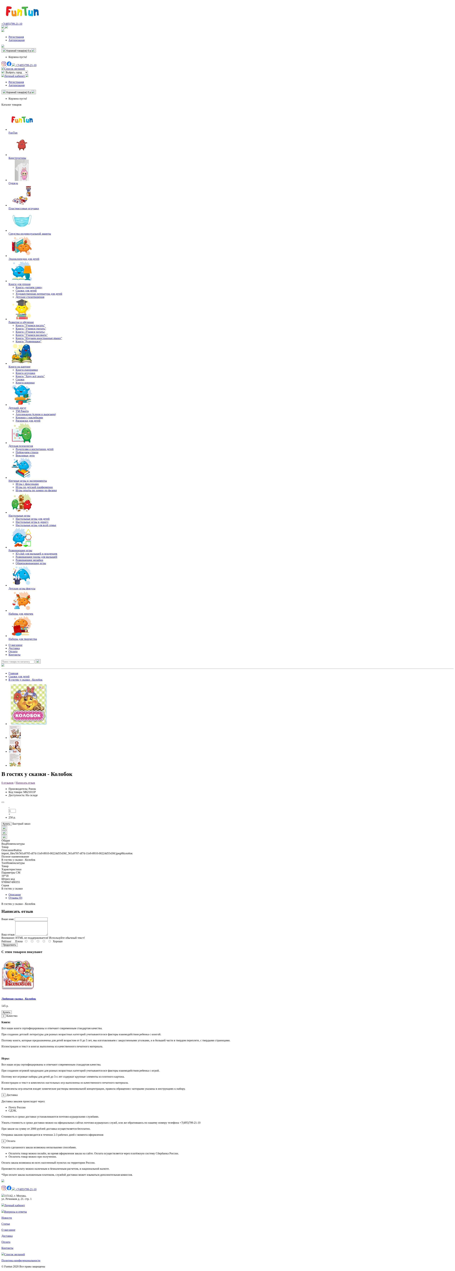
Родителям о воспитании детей (34, 449)
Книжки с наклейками (29, 417)
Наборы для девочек (21, 613)
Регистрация (16, 36)
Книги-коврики (25, 382)
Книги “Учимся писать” (30, 325)
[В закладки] (2, 802)
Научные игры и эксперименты (28, 480)
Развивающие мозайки (29, 560)
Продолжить (9, 945)
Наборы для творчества (23, 638)
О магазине (15, 645)
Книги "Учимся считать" (31, 328)
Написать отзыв (25, 782)
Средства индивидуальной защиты (30, 233)
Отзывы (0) (15, 897)
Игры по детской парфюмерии (34, 487)
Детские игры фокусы (22, 588)
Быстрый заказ (21, 823)
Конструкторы (17, 157)
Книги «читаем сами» (29, 287)
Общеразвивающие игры (31, 563)
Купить (6, 824)
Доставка (14, 648)
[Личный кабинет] (2, 30)
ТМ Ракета (22, 411)
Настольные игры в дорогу (32, 522)
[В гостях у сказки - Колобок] (29, 723)
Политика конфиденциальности (20, 1260)
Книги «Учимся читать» (30, 331)
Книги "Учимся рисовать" (32, 335)
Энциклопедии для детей (24, 258)
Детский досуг (17, 407)
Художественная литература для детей (39, 293)
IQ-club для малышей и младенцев (36, 553)
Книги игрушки (25, 373)
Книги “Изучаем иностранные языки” (39, 338)
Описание (15, 894)
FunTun (13, 132)
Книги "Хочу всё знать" (30, 376)
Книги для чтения (19, 284)
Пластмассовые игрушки (24, 208)
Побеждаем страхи (27, 452)
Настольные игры (19, 515)
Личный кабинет (14, 1205)
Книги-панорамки (27, 369)
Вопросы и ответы (15, 1211)
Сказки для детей (26, 290)
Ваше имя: (7, 919)
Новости (6, 1217)
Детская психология (21, 445)
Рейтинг (6, 941)
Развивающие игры (20, 550)
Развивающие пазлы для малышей (36, 556)
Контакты (14, 654)
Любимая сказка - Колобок (18, 998)
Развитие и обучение (21, 322)
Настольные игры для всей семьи (36, 525)
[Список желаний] (2, 46)
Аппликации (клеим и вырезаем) (36, 414)
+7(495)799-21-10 (11, 23)
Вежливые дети (25, 455)
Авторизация (17, 40)
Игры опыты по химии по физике (36, 490)
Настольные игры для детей (33, 518)
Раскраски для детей (28, 420)
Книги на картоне (19, 366)
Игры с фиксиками (27, 483)
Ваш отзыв (8, 934)
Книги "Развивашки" (29, 341)
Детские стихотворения (30, 296)
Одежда (13, 183)
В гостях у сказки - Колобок (25, 679)
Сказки (20, 379)
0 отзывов (7, 782)
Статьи (5, 1223)
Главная (13, 673)
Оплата (13, 651)
